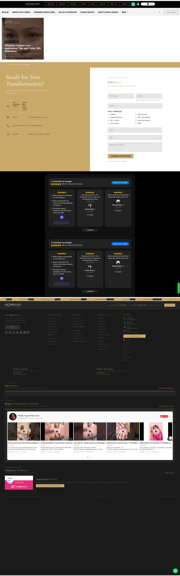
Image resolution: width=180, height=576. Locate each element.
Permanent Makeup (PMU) (44, 12)
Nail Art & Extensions (68, 12)
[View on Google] (90, 206)
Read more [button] (90, 201)
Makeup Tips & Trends (21, 12)
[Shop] (138, 4)
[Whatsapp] (133, 4)
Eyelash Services (87, 12)
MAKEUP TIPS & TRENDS (11, 42)
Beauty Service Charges (108, 12)
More (124, 12)
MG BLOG (5, 12)
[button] (50, 4)
